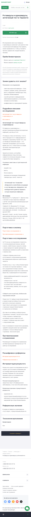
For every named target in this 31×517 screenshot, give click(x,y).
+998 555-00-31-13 (9, 464)
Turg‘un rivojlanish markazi (10, 490)
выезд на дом (18, 62)
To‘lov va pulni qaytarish (17, 486)
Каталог (5, 7)
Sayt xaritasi (6, 486)
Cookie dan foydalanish (9, 492)
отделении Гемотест (19, 60)
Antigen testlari (6, 453)
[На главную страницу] (6, 2)
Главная (5, 451)
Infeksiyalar (17, 451)
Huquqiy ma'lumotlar (8, 488)
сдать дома (11, 28)
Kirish (28, 2)
